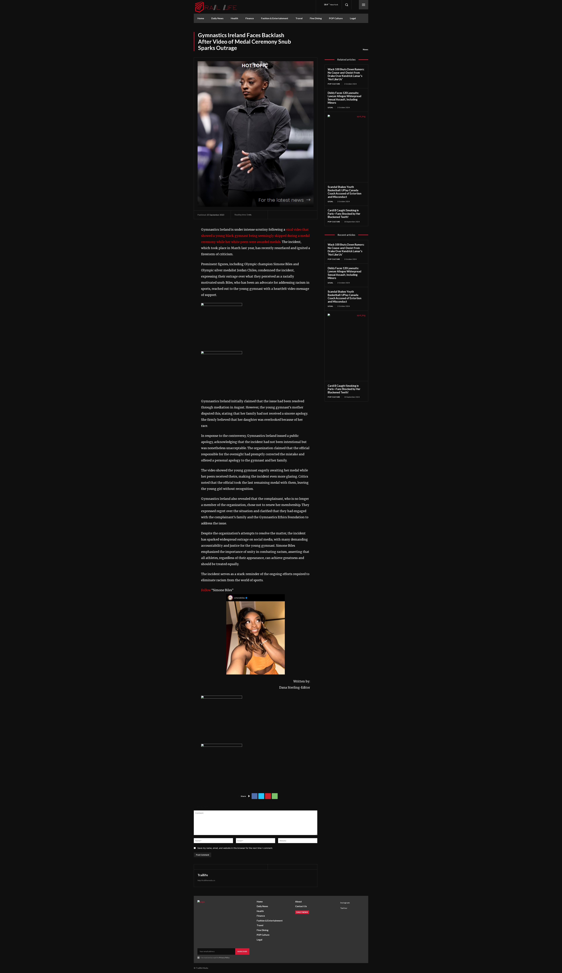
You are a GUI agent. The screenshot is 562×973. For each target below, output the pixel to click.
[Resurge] (221, 305)
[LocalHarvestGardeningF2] (221, 697)
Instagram (345, 903)
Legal (330, 107)
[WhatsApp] (275, 796)
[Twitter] (261, 796)
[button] (346, 4)
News (365, 49)
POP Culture (334, 84)
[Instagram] (336, 902)
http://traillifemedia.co (206, 880)
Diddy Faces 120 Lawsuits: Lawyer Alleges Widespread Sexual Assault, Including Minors (344, 97)
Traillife (203, 875)
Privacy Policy (224, 958)
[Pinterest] (268, 796)
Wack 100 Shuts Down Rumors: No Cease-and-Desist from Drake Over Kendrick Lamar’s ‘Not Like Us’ (346, 74)
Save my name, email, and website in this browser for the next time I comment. (235, 848)
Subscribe (242, 951)
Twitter (343, 908)
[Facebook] (254, 796)
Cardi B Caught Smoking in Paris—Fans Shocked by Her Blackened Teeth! (344, 214)
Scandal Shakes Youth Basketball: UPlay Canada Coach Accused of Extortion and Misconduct (344, 191)
